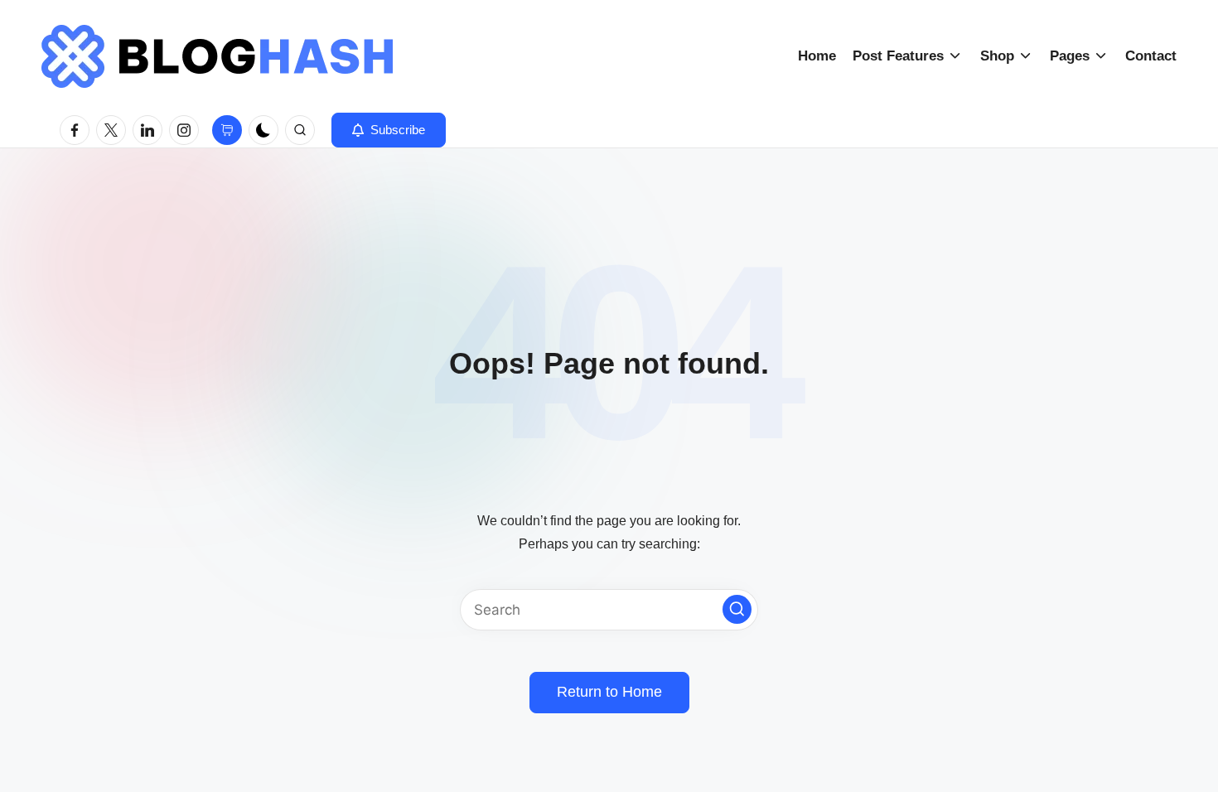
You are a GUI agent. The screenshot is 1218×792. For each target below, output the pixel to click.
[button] (388, 130)
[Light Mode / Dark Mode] (263, 130)
